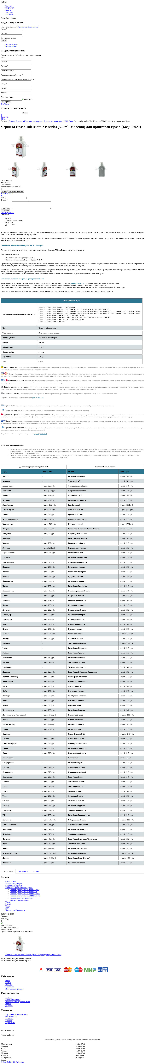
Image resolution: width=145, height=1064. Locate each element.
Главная (8, 6)
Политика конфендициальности (17, 1002)
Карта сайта (10, 1023)
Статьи (8, 983)
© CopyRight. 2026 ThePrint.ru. (12, 1062)
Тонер (7, 902)
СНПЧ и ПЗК (10, 881)
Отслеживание (11, 1017)
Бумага (8, 904)
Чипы (7, 906)
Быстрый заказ (6, 193)
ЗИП (7, 908)
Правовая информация (14, 989)
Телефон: (4, 93)
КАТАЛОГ (9, 8)
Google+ (35, 871)
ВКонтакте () (9, 871)
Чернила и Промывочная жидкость (29, 121)
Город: (4, 84)
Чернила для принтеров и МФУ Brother (25, 896)
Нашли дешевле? (7, 213)
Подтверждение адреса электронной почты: (18, 79)
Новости (8, 985)
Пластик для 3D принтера (15, 910)
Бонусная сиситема (12, 1000)
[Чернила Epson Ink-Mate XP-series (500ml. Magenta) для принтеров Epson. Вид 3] (72, 169)
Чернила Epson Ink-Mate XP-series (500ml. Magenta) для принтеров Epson (33, 955)
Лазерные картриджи (13, 884)
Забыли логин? (11, 46)
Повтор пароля (7, 70)
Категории (9, 987)
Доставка (9, 12)
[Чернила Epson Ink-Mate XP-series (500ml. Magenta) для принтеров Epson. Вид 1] (15, 169)
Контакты (9, 14)
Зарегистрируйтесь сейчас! (28, 27)
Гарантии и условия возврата (16, 1014)
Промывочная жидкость (19, 900)
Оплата (8, 10)
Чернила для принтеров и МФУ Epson (58, 121)
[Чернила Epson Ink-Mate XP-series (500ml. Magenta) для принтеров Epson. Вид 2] (44, 169)
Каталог (8, 1021)
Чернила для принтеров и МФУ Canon (25, 894)
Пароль (4, 66)
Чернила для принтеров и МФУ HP (23, 892)
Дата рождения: (7, 97)
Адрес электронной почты (12, 75)
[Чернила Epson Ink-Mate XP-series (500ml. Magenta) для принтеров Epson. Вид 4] (101, 169)
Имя (3, 57)
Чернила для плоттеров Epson (21, 898)
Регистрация (6, 102)
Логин (4, 62)
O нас (7, 981)
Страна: (4, 88)
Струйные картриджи (13, 886)
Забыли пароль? (11, 44)
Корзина (8, 998)
